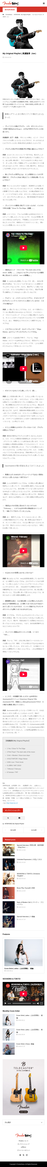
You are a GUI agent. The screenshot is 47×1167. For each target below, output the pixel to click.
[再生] (5, 1003)
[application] (23, 994)
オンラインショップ (23, 1144)
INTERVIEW (10, 10)
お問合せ (23, 1147)
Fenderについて (23, 1141)
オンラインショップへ (12, 810)
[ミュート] (38, 1003)
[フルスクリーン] (41, 1003)
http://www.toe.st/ (12, 803)
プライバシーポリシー (23, 1150)
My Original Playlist (18, 823)
